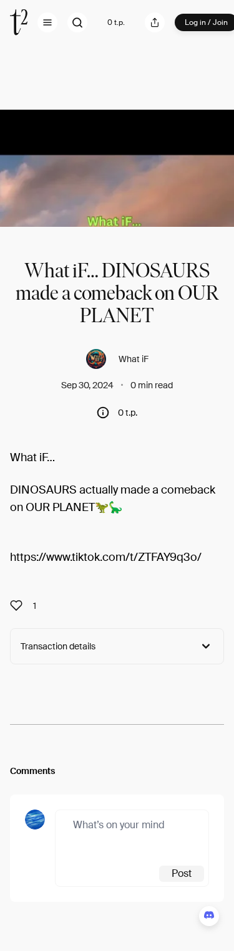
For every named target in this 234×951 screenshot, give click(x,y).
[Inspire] (20, 606)
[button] (47, 22)
